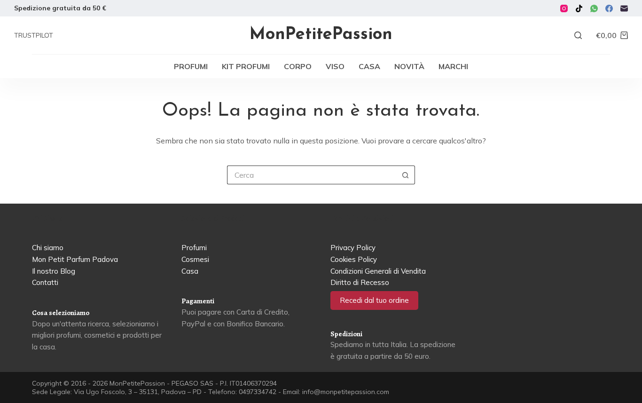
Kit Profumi (246, 66)
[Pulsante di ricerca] (405, 175)
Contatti (45, 282)
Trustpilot (33, 35)
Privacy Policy (353, 247)
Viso (335, 66)
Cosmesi (195, 259)
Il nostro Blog (53, 271)
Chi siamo (47, 247)
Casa (369, 66)
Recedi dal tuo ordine (374, 300)
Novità (409, 66)
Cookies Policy (353, 259)
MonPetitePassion (321, 34)
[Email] (624, 8)
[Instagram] (564, 8)
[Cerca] (578, 35)
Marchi (453, 66)
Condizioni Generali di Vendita (378, 271)
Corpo (298, 66)
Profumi (191, 66)
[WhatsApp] (594, 8)
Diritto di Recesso (359, 282)
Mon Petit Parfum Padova (75, 259)
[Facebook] (609, 8)
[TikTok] (579, 8)
